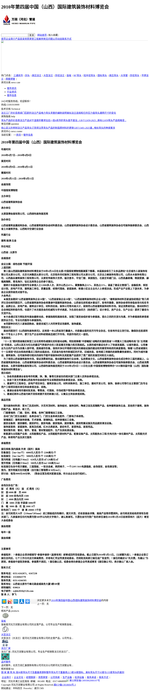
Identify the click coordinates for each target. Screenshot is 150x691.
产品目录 (20, 39)
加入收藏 (53, 35)
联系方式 (66, 39)
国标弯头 (102, 75)
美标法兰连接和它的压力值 (81, 113)
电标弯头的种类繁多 (104, 128)
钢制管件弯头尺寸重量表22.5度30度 (60, 672)
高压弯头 (114, 75)
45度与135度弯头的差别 (112, 672)
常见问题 (48, 39)
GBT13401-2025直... (84, 128)
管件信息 (11, 95)
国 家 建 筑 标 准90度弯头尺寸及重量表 (21, 672)
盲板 (69, 75)
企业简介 (10, 39)
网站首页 (42, 35)
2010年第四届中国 (60, 600)
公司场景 (55, 677)
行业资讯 (11, 92)
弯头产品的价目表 (10, 120)
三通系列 (18, 75)
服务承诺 (91, 677)
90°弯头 (77, 75)
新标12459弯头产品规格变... (112, 120)
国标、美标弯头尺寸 (89, 672)
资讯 (18, 135)
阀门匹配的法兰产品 (30, 113)
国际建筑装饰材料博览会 (88, 600)
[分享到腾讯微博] (15, 601)
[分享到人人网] (21, 601)
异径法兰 (59, 75)
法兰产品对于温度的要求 (33, 120)
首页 (3, 39)
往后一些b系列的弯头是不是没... (62, 120)
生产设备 (67, 677)
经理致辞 (30, 677)
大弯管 (124, 75)
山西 (72, 600)
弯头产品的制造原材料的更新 (58, 128)
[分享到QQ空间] (4, 601)
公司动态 (57, 39)
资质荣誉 (29, 39)
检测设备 (79, 677)
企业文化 (18, 677)
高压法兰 (36, 75)
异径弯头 (134, 75)
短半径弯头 (89, 75)
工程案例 (38, 39)
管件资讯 (11, 88)
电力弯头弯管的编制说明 (54, 113)
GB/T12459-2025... (88, 120)
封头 (27, 75)
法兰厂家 (6, 648)
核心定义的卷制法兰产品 (14, 128)
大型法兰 (48, 75)
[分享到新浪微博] (9, 601)
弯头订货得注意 (35, 128)
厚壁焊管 (10, 79)
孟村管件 (6, 662)
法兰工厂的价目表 (10, 113)
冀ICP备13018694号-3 (65, 685)
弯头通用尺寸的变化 (105, 113)
